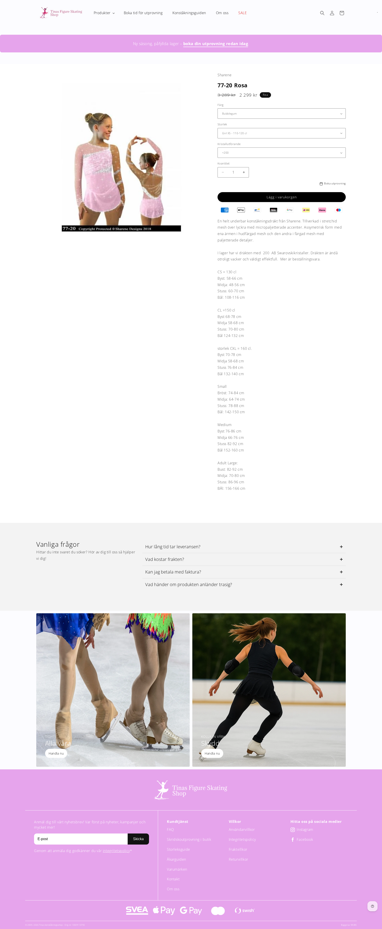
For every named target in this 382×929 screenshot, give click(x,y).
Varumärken (177, 869)
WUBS (354, 924)
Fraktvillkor (238, 849)
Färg (221, 105)
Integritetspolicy (242, 839)
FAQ (170, 829)
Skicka (138, 839)
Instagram (305, 829)
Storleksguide (178, 849)
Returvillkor (238, 859)
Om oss (173, 889)
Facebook (305, 839)
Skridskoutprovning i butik (189, 839)
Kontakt (173, 879)
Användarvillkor (242, 829)
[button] (104, 13)
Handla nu (56, 753)
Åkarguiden (176, 859)
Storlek (222, 124)
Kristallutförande (229, 144)
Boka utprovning (335, 183)
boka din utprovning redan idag (215, 43)
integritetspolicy (116, 850)
